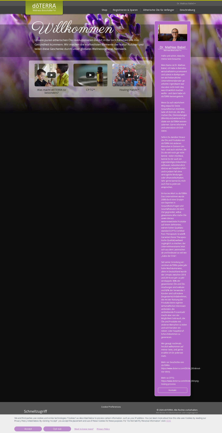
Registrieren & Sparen (125, 9)
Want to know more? (84, 429)
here (168, 421)
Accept (28, 429)
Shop (104, 9)
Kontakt (172, 390)
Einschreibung (187, 9)
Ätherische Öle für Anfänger (158, 9)
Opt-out (57, 429)
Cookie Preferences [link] (111, 406)
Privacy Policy (103, 429)
